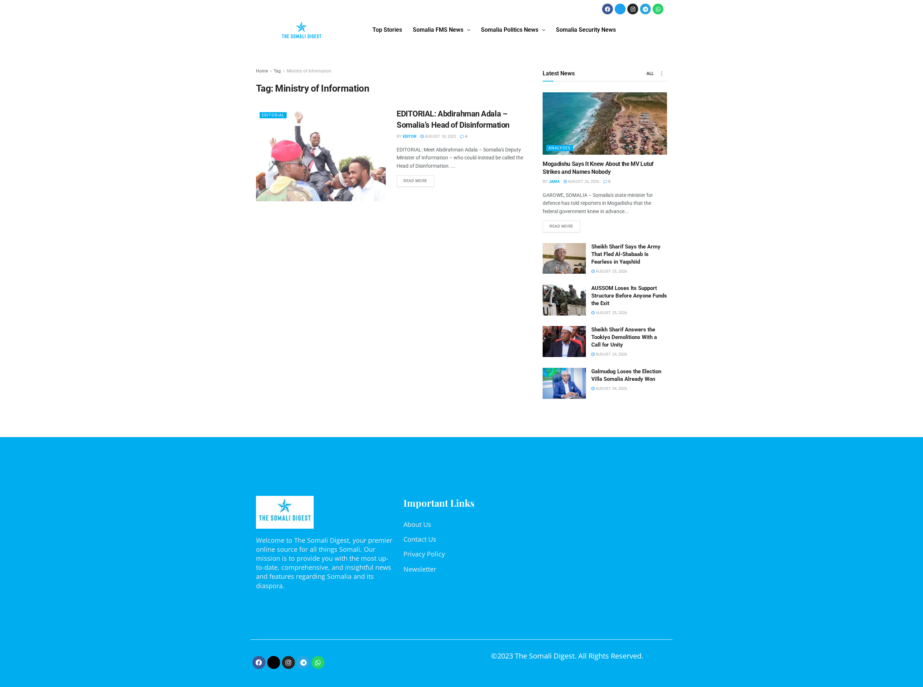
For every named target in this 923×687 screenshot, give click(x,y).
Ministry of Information (309, 71)
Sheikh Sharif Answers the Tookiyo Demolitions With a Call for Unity (624, 337)
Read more (418, 179)
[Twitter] (620, 9)
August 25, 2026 (611, 271)
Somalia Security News (586, 29)
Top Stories (387, 29)
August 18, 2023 (440, 136)
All (650, 73)
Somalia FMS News (438, 29)
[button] (441, 30)
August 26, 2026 (583, 181)
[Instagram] (632, 9)
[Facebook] (607, 9)
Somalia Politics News (509, 29)
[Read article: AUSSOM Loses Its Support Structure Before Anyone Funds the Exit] (564, 300)
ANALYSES (559, 148)
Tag (277, 71)
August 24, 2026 (611, 354)
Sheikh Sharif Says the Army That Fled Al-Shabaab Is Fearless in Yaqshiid (626, 254)
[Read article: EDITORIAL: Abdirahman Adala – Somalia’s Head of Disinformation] (321, 155)
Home (262, 71)
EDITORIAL (273, 115)
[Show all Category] (661, 73)
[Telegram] (645, 9)
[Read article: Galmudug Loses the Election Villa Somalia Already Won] (564, 383)
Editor (409, 136)
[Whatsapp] (658, 9)
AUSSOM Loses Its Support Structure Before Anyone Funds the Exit (629, 296)
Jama (554, 181)
